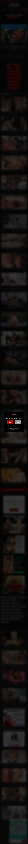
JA (10, 422)
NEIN (18, 422)
